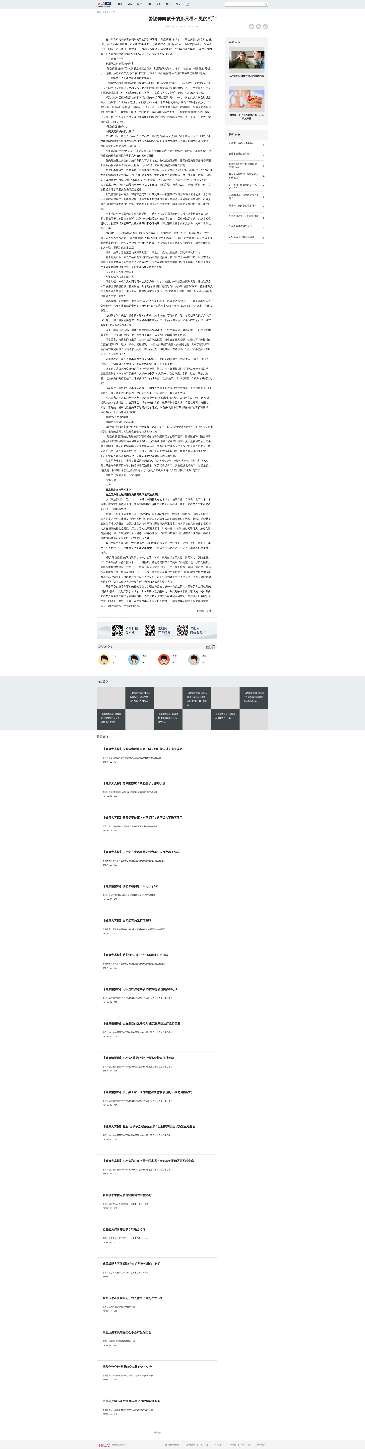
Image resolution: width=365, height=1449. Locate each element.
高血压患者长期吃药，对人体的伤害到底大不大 (133, 1298)
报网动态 (204, 1445)
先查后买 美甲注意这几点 (242, 237)
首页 (99, 12)
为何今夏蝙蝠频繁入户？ (241, 226)
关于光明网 (190, 1445)
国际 (129, 4)
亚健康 (106, 12)
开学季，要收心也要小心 (241, 143)
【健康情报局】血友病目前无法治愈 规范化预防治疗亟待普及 (141, 1023)
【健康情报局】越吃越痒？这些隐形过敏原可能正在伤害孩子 (254, 697)
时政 (120, 4)
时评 (139, 4)
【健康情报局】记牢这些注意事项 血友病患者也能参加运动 (140, 989)
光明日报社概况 (172, 1445)
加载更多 (157, 1432)
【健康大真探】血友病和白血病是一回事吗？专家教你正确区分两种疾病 (148, 1160)
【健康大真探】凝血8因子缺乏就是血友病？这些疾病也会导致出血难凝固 (149, 1126)
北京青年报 (177, 26)
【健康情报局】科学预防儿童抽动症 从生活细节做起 (168, 718)
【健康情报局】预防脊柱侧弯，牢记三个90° (130, 886)
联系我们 (218, 1445)
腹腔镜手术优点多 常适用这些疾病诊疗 (127, 1195)
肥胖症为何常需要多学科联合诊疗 (124, 1229)
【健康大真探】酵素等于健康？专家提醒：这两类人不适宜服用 (142, 817)
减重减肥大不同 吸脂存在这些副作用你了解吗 (131, 1263)
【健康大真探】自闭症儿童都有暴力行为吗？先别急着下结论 (141, 851)
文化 (159, 4)
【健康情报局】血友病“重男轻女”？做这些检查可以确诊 (138, 1057)
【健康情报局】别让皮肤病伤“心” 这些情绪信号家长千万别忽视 (140, 697)
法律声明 (232, 1445)
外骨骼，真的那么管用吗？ (242, 205)
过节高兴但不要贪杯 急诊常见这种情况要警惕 (131, 1401)
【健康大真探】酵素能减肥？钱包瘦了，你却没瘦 (134, 783)
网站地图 (261, 1445)
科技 (168, 4)
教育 (178, 4)
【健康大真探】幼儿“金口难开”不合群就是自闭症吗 (135, 954)
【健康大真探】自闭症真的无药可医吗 (127, 920)
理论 (149, 4)
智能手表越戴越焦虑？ (240, 153)
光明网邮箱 (247, 1445)
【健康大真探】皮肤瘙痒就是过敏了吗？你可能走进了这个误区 (142, 748)
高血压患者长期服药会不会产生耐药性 (127, 1332)
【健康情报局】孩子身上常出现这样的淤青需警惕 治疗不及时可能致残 (147, 1092)
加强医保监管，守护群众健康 (243, 216)
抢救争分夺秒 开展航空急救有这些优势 (127, 1366)
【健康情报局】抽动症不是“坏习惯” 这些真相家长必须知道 (111, 718)
